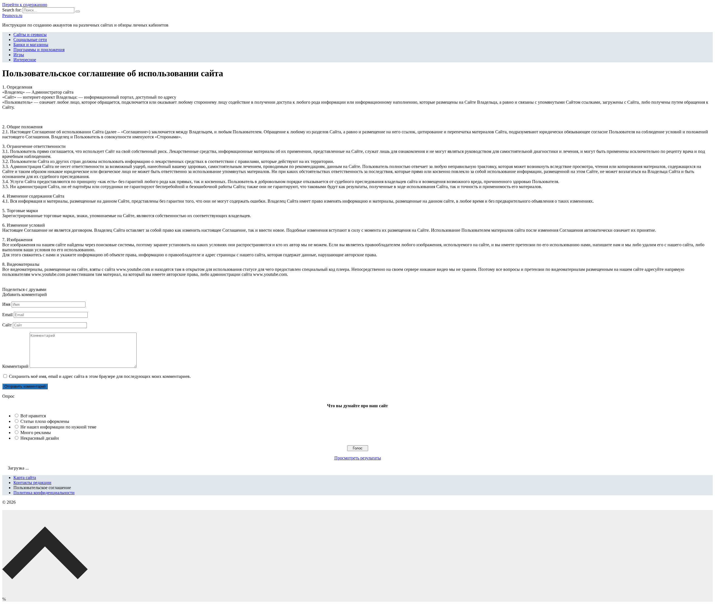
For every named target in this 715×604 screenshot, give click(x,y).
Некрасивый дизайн (39, 438)
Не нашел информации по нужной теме (58, 427)
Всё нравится (33, 415)
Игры (18, 54)
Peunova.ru (12, 15)
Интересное (24, 59)
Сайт (7, 325)
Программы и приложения (39, 49)
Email (7, 314)
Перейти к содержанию (24, 4)
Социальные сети (30, 39)
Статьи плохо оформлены (44, 421)
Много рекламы (35, 432)
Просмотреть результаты (357, 458)
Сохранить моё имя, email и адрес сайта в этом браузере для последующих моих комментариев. (100, 376)
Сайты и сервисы (30, 34)
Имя (6, 304)
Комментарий (15, 366)
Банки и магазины (30, 44)
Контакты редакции (32, 482)
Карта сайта (24, 477)
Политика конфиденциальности (44, 492)
